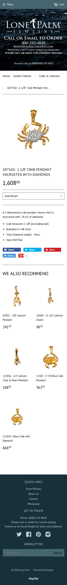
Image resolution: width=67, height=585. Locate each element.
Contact (33, 499)
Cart (61, 4)
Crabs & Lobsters (49, 76)
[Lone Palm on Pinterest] (38, 535)
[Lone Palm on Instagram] (48, 535)
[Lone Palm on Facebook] (28, 535)
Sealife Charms (22, 76)
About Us (33, 493)
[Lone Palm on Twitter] (19, 535)
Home (6, 76)
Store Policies (33, 488)
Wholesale (33, 504)
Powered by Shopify (43, 570)
